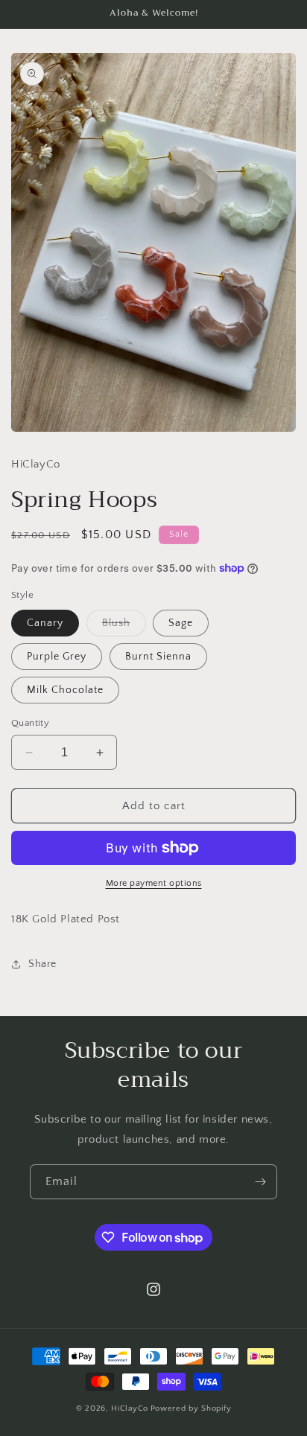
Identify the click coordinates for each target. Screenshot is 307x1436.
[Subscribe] (260, 1181)
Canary (45, 623)
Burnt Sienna (158, 657)
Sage (180, 623)
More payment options (154, 883)
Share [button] (42, 964)
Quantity (30, 723)
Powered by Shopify (191, 1408)
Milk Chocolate (65, 690)
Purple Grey (56, 657)
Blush (124, 626)
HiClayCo (129, 1408)
